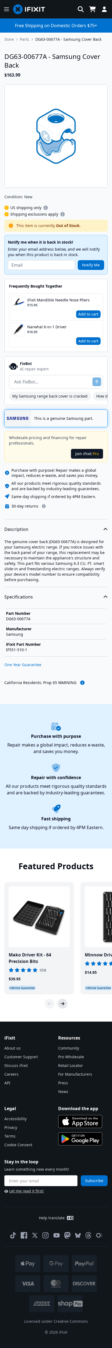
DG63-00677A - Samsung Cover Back (68, 39)
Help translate (52, 1217)
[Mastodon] (67, 1235)
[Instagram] (45, 1235)
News (63, 1091)
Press (63, 1082)
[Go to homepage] (31, 9)
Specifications (18, 597)
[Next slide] (62, 1004)
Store (9, 39)
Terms (9, 1136)
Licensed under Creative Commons (56, 1321)
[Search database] (81, 9)
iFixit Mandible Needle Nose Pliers (58, 300)
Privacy (10, 1127)
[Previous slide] (49, 1004)
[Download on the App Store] (80, 1121)
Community (68, 1048)
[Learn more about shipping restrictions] (45, 208)
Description (16, 529)
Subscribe (94, 1180)
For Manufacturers (75, 1074)
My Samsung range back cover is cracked (50, 396)
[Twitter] (35, 1235)
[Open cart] (92, 9)
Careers (11, 1074)
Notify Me (91, 264)
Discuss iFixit (16, 1065)
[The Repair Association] (99, 1235)
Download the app (78, 1108)
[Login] (104, 9)
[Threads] (88, 1235)
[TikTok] (13, 1235)
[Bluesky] (78, 1235)
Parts (24, 39)
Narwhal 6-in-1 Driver (47, 326)
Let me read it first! (26, 1190)
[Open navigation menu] (6, 9)
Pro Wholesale (71, 1056)
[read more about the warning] (82, 682)
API (7, 1082)
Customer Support (21, 1056)
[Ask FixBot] (96, 381)
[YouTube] (56, 1235)
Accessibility (15, 1118)
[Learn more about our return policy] (43, 506)
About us (12, 1048)
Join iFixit (87, 453)
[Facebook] (24, 1235)
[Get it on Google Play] (80, 1138)
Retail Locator (70, 1065)
